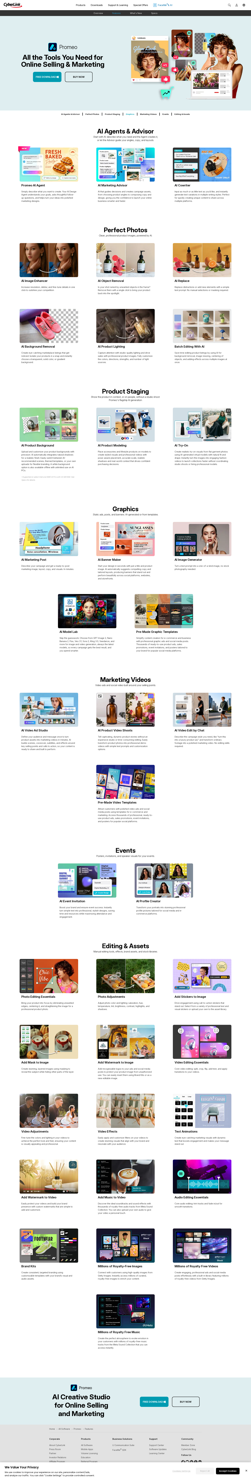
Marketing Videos (148, 114)
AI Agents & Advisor (70, 114)
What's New (136, 13)
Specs (154, 13)
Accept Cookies (227, 1470)
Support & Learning (118, 5)
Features (116, 13)
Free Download (46, 76)
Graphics (130, 114)
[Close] (246, 1470)
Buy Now (79, 76)
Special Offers (140, 5)
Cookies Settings (181, 1470)
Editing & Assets (182, 114)
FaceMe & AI (165, 5)
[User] (236, 5)
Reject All (205, 1470)
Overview (98, 13)
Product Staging (112, 114)
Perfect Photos (92, 114)
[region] (125, 1471)
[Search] (229, 5)
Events (165, 114)
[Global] (244, 5)
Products (80, 5)
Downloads (97, 5)
